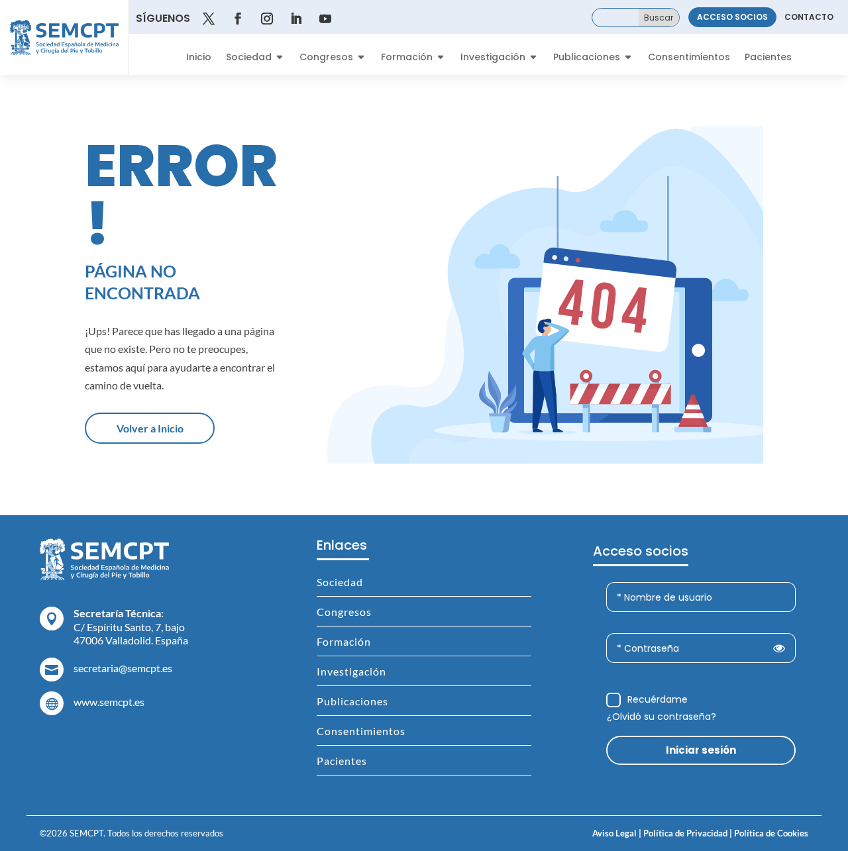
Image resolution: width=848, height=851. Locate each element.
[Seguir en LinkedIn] (296, 18)
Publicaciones (586, 58)
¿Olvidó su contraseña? (661, 716)
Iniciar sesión (701, 750)
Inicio (198, 58)
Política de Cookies (770, 833)
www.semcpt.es (109, 701)
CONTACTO (808, 17)
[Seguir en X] (209, 18)
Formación (407, 58)
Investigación (492, 58)
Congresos (326, 58)
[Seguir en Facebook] (238, 18)
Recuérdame (657, 699)
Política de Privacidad (684, 833)
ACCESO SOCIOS (732, 17)
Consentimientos (689, 58)
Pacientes (768, 58)
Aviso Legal (614, 833)
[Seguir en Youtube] (325, 18)
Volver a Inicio (150, 428)
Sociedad (249, 58)
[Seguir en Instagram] (267, 18)
